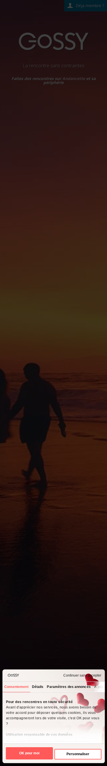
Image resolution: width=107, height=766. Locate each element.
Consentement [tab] (16, 687)
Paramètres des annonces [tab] (68, 687)
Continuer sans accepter (82, 675)
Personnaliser (77, 754)
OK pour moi (29, 753)
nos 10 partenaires (36, 742)
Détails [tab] (37, 687)
